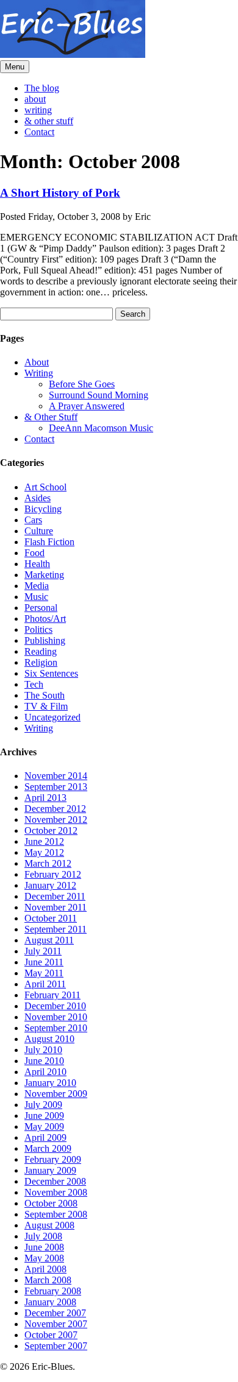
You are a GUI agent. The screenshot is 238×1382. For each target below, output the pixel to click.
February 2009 (52, 1159)
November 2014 (55, 775)
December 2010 (55, 1006)
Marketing (44, 574)
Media (36, 585)
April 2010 (45, 1071)
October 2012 (51, 830)
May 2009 (44, 1126)
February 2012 (52, 874)
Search (132, 314)
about (35, 99)
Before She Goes (82, 384)
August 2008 (49, 1225)
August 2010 (49, 1039)
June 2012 (44, 841)
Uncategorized (52, 717)
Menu (14, 66)
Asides (37, 498)
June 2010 (44, 1061)
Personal (40, 607)
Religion (40, 662)
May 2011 (43, 973)
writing (38, 110)
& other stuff (48, 121)
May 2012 (44, 852)
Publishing (44, 640)
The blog (41, 88)
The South (44, 695)
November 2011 (55, 907)
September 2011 (55, 929)
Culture (38, 531)
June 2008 (44, 1247)
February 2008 (52, 1291)
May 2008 (44, 1258)
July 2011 (43, 951)
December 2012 (55, 808)
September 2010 (55, 1028)
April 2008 (45, 1269)
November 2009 (55, 1093)
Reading (40, 651)
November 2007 (55, 1324)
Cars (33, 520)
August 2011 (49, 940)
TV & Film (46, 706)
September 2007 (55, 1346)
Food (34, 553)
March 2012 (47, 863)
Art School (45, 487)
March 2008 (47, 1280)
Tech (33, 684)
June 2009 (44, 1115)
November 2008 (55, 1192)
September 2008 (55, 1214)
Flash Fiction (49, 542)
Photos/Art (45, 618)
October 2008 (51, 1203)
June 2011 (43, 962)
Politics (38, 629)
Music (36, 596)
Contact (39, 132)
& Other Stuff (51, 417)
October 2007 (51, 1335)
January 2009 (50, 1170)
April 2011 (45, 984)
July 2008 (43, 1236)
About (36, 362)
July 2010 (43, 1050)
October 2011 (50, 918)
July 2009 (43, 1104)
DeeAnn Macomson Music (101, 428)
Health (37, 564)
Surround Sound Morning (98, 395)
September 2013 (55, 786)
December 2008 (55, 1181)
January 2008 (50, 1302)
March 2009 (47, 1148)
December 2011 (54, 896)
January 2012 (50, 885)
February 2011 (52, 995)
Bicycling (43, 509)
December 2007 (55, 1313)
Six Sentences (51, 673)
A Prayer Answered (86, 406)
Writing (38, 373)
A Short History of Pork (60, 192)
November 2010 (55, 1017)
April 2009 (45, 1137)
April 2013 (45, 797)
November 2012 (55, 819)
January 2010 (50, 1082)
